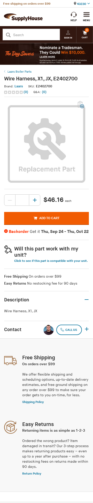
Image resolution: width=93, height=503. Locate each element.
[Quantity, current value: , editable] (22, 200)
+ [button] (86, 329)
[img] (14, 92)
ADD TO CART (49, 218)
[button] (16, 92)
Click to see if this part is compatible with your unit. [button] (51, 261)
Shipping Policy (33, 402)
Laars (18, 86)
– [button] (86, 299)
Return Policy (31, 474)
